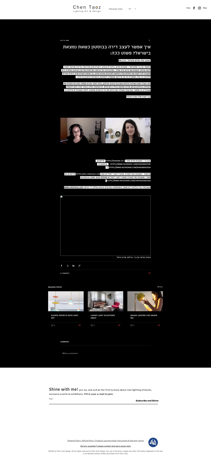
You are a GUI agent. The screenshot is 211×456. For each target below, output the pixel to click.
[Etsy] (205, 8)
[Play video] (105, 130)
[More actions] (149, 40)
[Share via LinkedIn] (73, 265)
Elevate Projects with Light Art (64, 316)
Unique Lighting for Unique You (143, 316)
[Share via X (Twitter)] (67, 265)
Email (50, 398)
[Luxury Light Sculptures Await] (105, 301)
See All (160, 287)
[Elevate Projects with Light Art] (66, 301)
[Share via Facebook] (61, 265)
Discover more (115, 9)
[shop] (188, 8)
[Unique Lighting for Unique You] (145, 301)
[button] (160, 24)
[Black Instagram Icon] (199, 8)
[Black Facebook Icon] (194, 8)
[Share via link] (79, 265)
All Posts (51, 24)
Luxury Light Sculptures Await (103, 316)
